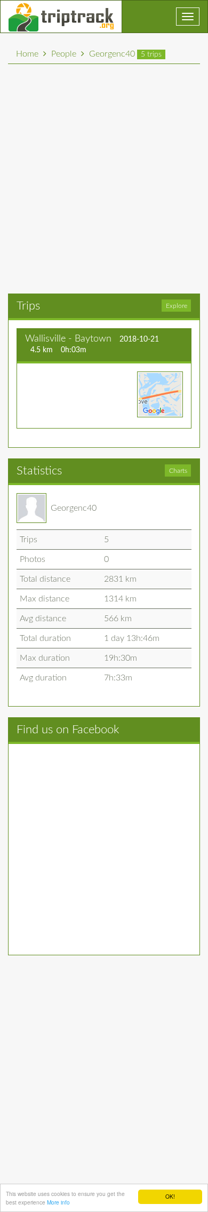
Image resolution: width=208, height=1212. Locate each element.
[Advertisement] (104, 179)
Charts (178, 471)
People (63, 54)
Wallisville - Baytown (68, 339)
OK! (170, 1196)
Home (27, 54)
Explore (176, 306)
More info (58, 1202)
